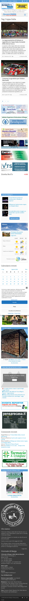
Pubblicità (15, 1)
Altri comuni (21, 11)
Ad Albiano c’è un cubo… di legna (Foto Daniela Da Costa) (17, 360)
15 (22, 279)
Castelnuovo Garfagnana (11, 10)
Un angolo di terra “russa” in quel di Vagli (13, 388)
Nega (14, 306)
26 (10, 284)
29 (22, 284)
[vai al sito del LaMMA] (21, 258)
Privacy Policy (17, 313)
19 (10, 281)
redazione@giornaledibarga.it (8, 572)
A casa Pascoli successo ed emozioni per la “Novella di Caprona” (15, 199)
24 (3, 284)
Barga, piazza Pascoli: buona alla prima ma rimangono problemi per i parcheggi (13, 395)
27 (14, 284)
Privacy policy (15, 597)
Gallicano (24, 10)
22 (22, 281)
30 (26, 284)
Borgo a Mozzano (8, 11)
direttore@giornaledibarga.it (8, 579)
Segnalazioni (4, 1)
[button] (26, 288)
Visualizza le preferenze (15, 310)
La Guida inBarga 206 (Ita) (14, 495)
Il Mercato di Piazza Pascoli (11, 444)
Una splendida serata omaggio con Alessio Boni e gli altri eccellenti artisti (17, 212)
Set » (26, 269)
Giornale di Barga (8, 597)
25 (7, 284)
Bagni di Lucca (15, 11)
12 (10, 279)
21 (18, 281)
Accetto (14, 380)
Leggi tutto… (14, 235)
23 (26, 281)
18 (7, 281)
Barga (4, 10)
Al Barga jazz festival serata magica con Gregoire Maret (17, 205)
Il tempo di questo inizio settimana (17, 232)
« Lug (2, 269)
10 (3, 279)
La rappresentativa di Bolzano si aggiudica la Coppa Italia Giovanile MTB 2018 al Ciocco (13, 42)
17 (3, 281)
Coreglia (19, 10)
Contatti (10, 1)
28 (18, 284)
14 (18, 279)
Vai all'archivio (14, 363)
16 (26, 279)
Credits (2, 599)
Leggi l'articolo (5, 390)
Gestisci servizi (14, 299)
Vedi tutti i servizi (14, 218)
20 (14, 281)
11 (7, 279)
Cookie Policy (11, 313)
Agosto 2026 (15, 269)
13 (14, 279)
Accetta (14, 302)
